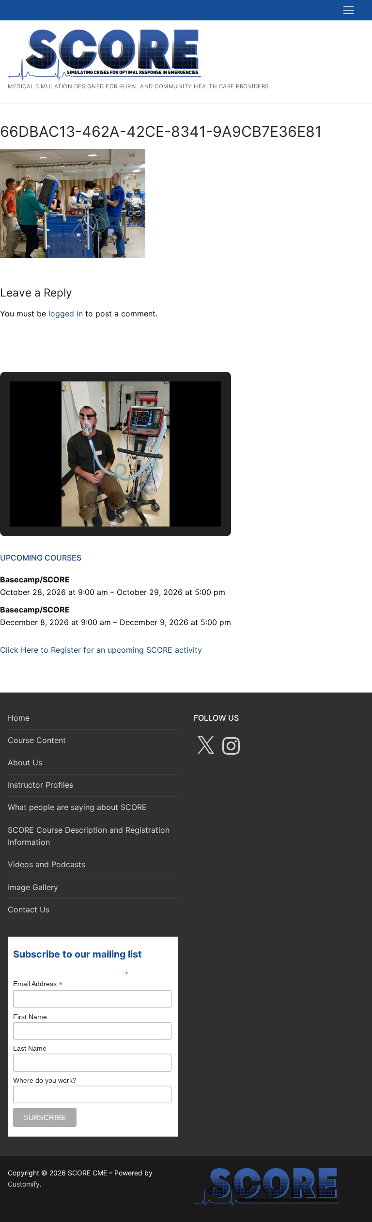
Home (19, 718)
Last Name (29, 1048)
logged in (65, 313)
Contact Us (28, 909)
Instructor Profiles (40, 785)
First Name (30, 1017)
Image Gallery (33, 887)
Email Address (37, 984)
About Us (25, 762)
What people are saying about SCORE (77, 807)
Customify (24, 1184)
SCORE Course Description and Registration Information (89, 836)
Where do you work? (45, 1080)
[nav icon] (348, 10)
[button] (93, 499)
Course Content (37, 740)
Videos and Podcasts (46, 864)
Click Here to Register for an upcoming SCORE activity (101, 650)
